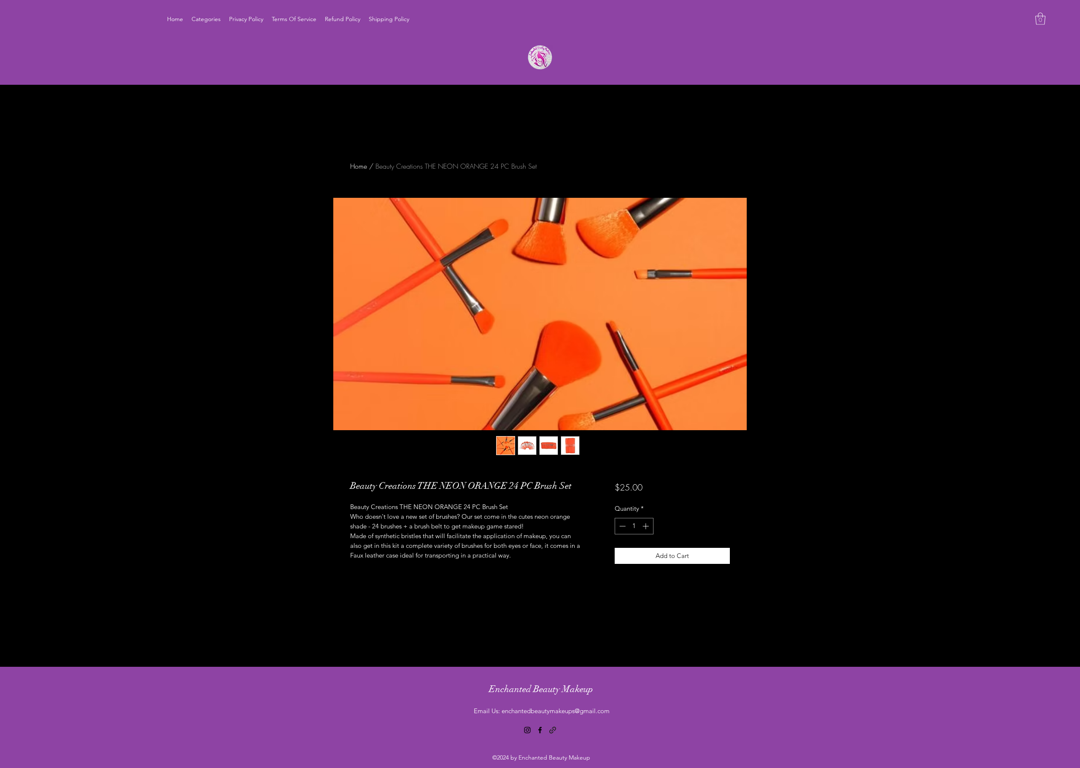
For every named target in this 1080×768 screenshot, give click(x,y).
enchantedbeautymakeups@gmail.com (556, 711)
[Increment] (646, 526)
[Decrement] (621, 526)
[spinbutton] (634, 526)
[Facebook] (540, 730)
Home (358, 166)
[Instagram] (527, 730)
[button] (1040, 19)
